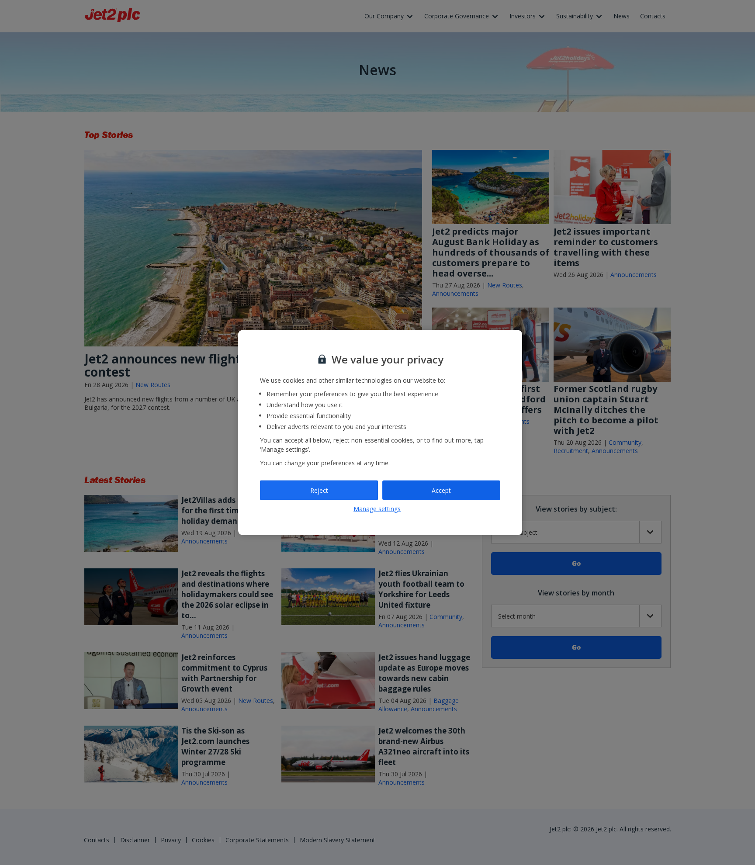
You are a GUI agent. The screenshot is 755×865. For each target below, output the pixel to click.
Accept (441, 490)
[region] (380, 432)
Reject (319, 490)
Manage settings (377, 509)
